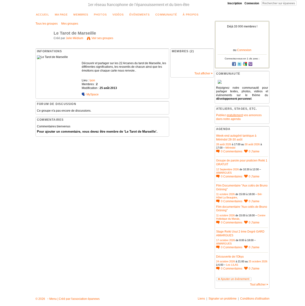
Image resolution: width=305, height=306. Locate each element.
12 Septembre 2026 (227, 169)
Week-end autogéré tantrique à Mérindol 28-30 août (236, 137)
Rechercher (300, 3)
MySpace (92, 94)
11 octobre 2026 (225, 194)
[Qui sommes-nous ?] (242, 82)
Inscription (235, 3)
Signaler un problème (222, 298)
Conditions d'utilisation (254, 298)
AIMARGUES (224, 172)
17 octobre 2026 (225, 240)
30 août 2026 (252, 144)
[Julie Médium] (43, 44)
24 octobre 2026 (225, 261)
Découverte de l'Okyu (230, 256)
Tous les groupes (47, 23)
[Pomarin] (179, 65)
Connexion (251, 3)
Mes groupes (69, 23)
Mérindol (230, 147)
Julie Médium (74, 38)
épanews (94, 299)
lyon (92, 80)
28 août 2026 (223, 144)
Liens (201, 298)
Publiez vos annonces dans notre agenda (239, 117)
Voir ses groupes (102, 38)
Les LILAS (232, 264)
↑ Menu (52, 299)
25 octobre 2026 (258, 261)
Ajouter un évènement (235, 279)
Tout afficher (203, 73)
